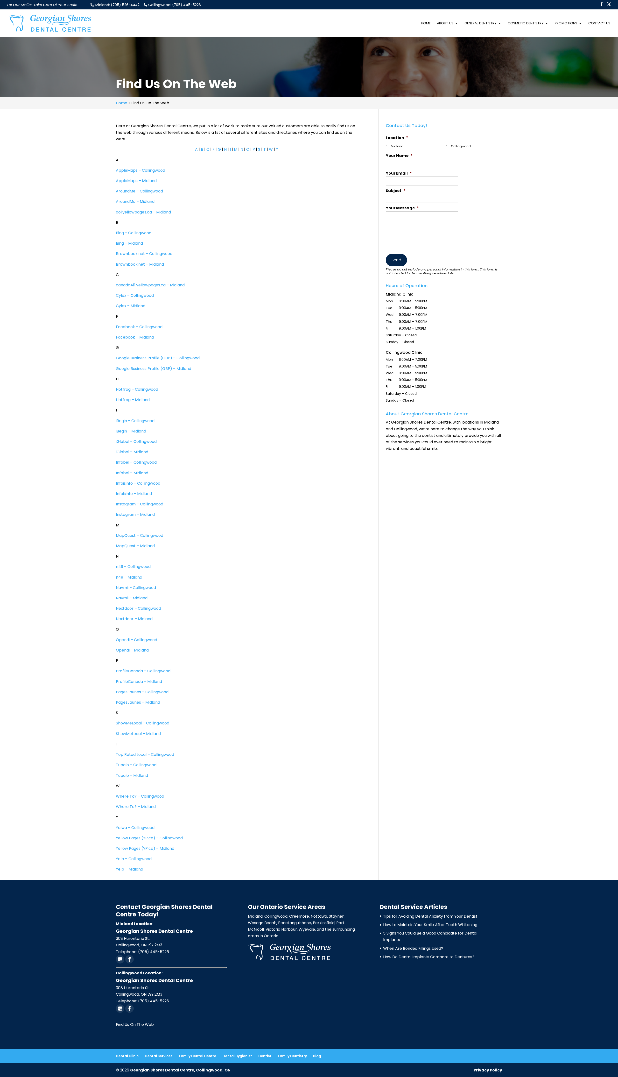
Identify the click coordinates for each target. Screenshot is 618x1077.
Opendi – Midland (132, 650)
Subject (396, 190)
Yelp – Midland (129, 869)
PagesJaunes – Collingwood (142, 692)
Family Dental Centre (197, 1056)
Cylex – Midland (130, 306)
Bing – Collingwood (133, 233)
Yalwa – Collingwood (135, 827)
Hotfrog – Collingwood (137, 389)
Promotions (566, 23)
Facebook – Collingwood (139, 327)
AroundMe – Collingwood (139, 191)
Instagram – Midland (135, 514)
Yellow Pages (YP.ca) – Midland (145, 848)
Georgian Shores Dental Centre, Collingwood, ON (180, 1070)
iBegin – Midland (131, 431)
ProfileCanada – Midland (139, 681)
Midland (397, 146)
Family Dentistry (292, 1056)
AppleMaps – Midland (136, 181)
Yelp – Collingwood (134, 859)
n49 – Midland (129, 577)
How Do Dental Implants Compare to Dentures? (428, 957)
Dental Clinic (127, 1056)
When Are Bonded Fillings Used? (413, 948)
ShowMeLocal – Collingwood (142, 723)
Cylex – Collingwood (135, 295)
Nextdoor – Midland (134, 619)
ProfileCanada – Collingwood (143, 671)
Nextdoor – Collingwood (138, 608)
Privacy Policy (488, 1070)
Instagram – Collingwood (139, 504)
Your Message (402, 208)
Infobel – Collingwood (136, 462)
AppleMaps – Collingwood (140, 170)
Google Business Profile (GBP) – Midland (153, 368)
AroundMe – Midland (135, 201)
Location (397, 138)
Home (426, 23)
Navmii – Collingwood (136, 587)
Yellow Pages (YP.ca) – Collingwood (149, 838)
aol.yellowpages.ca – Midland (143, 212)
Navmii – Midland (131, 598)
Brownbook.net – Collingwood (144, 253)
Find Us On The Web (135, 1024)
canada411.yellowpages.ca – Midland (150, 285)
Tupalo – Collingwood (136, 765)
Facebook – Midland (135, 337)
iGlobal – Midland (132, 452)
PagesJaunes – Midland (138, 702)
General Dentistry (480, 23)
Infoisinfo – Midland (134, 493)
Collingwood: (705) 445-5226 (174, 4)
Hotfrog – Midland (133, 400)
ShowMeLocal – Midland (138, 734)
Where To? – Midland (136, 806)
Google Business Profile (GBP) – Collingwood (158, 358)
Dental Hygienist (237, 1056)
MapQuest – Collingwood (139, 535)
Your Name (399, 155)
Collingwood (461, 146)
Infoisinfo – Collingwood (138, 483)
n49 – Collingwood (133, 566)
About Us (445, 23)
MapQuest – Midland (135, 546)
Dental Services (159, 1056)
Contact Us (599, 23)
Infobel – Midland (132, 473)
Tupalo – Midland (132, 775)
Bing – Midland (129, 243)
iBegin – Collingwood (135, 421)
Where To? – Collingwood (140, 796)
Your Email (399, 173)
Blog (317, 1056)
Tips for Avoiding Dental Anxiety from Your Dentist (430, 916)
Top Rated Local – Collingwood (145, 754)
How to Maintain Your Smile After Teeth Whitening (430, 925)
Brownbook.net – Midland (140, 264)
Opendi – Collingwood (136, 640)
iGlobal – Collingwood (136, 441)
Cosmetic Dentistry (526, 23)
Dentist (265, 1056)
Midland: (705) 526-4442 (117, 4)
